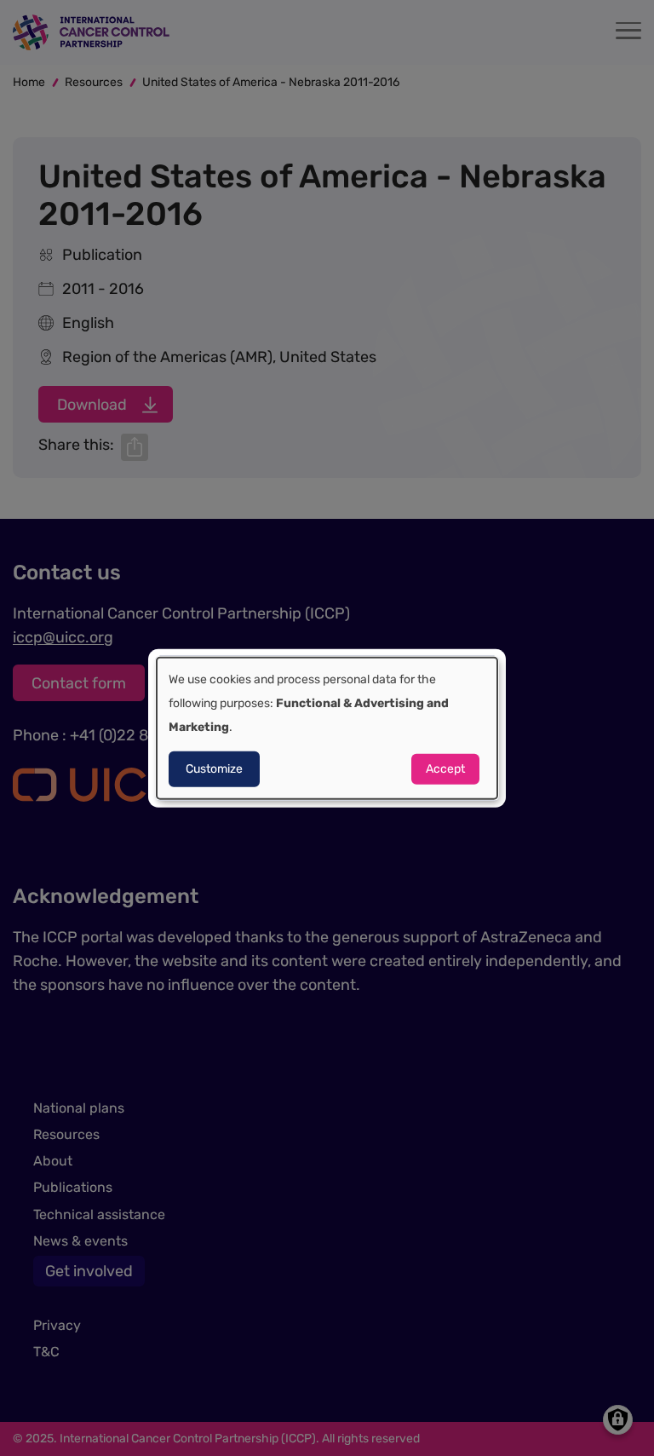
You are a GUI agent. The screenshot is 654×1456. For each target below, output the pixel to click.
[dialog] (327, 728)
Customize (214, 769)
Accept (445, 769)
